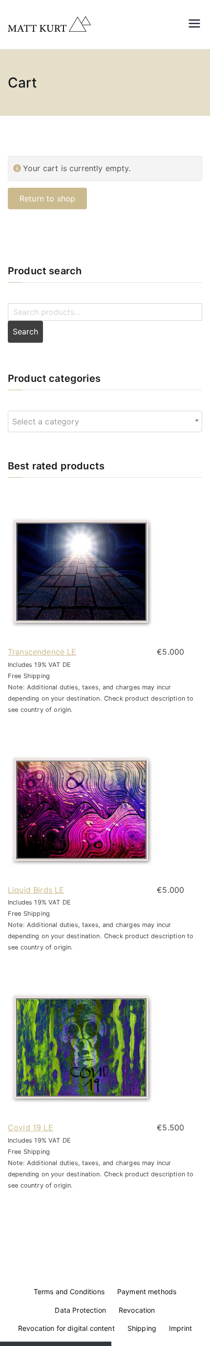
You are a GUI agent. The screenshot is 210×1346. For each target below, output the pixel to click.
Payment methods (146, 1291)
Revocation (137, 1310)
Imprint (180, 1328)
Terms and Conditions (69, 1291)
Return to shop (47, 198)
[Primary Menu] (194, 24)
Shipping (141, 1328)
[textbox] (48, 421)
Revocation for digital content (66, 1328)
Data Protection (80, 1310)
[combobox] (105, 421)
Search (25, 331)
